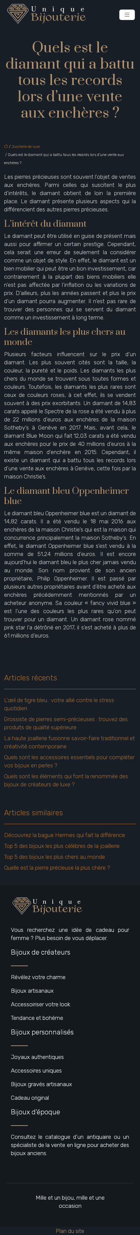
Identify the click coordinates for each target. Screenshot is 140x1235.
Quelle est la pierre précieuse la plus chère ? (57, 867)
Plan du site (70, 1231)
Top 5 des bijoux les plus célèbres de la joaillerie (62, 845)
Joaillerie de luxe (26, 146)
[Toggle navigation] (127, 15)
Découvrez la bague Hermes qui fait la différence (64, 835)
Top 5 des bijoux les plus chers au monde (54, 856)
